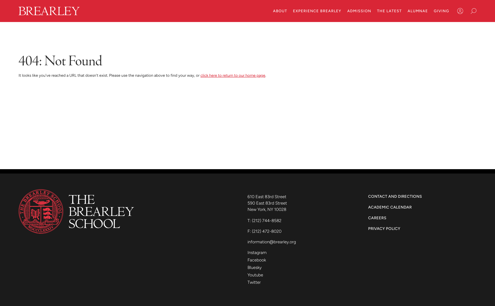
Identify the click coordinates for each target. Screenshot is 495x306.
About (280, 11)
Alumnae (418, 11)
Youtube (255, 274)
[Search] (473, 11)
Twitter (254, 282)
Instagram (257, 252)
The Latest (389, 11)
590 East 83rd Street (268, 203)
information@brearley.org (272, 241)
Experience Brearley (317, 11)
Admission (359, 11)
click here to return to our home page (232, 75)
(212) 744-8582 (266, 220)
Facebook (257, 259)
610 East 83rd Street (267, 196)
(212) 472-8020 (267, 231)
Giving (441, 11)
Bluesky (255, 267)
